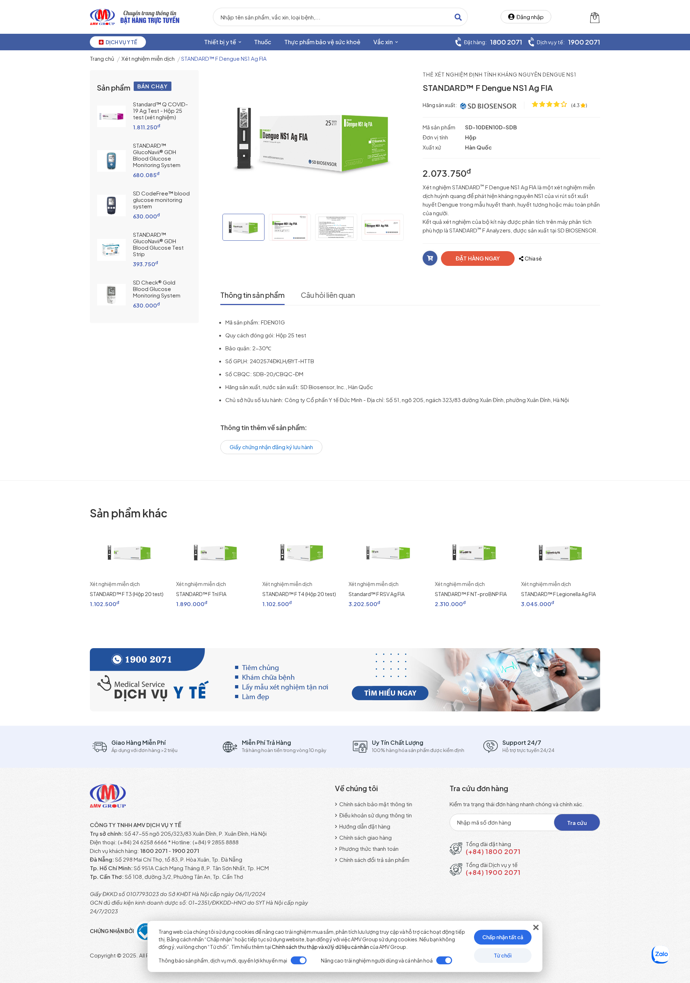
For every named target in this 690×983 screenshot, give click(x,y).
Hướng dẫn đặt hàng (364, 826)
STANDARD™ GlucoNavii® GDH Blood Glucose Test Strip (158, 244)
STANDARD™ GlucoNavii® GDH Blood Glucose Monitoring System (156, 155)
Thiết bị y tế (220, 42)
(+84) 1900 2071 (493, 872)
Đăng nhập (529, 16)
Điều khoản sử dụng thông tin (375, 815)
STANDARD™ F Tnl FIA (201, 594)
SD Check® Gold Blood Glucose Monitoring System (156, 289)
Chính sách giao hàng (365, 837)
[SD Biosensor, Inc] (489, 105)
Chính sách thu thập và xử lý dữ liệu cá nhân (320, 946)
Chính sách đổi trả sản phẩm (373, 859)
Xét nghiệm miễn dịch (148, 58)
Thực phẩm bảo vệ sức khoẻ (322, 42)
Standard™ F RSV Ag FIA (377, 594)
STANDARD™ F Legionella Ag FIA (558, 594)
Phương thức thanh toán (368, 848)
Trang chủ (102, 58)
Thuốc (262, 42)
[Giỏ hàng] (594, 17)
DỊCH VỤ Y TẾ (120, 42)
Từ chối (503, 955)
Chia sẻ (532, 258)
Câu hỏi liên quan (328, 295)
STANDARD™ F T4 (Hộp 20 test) (299, 594)
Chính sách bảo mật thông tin (375, 803)
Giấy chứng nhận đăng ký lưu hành (271, 446)
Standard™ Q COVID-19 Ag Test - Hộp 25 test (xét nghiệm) (160, 110)
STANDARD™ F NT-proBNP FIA (471, 594)
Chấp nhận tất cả (502, 937)
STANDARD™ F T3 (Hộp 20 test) (127, 594)
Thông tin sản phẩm (252, 295)
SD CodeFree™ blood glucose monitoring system (161, 199)
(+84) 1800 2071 (493, 851)
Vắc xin (383, 42)
